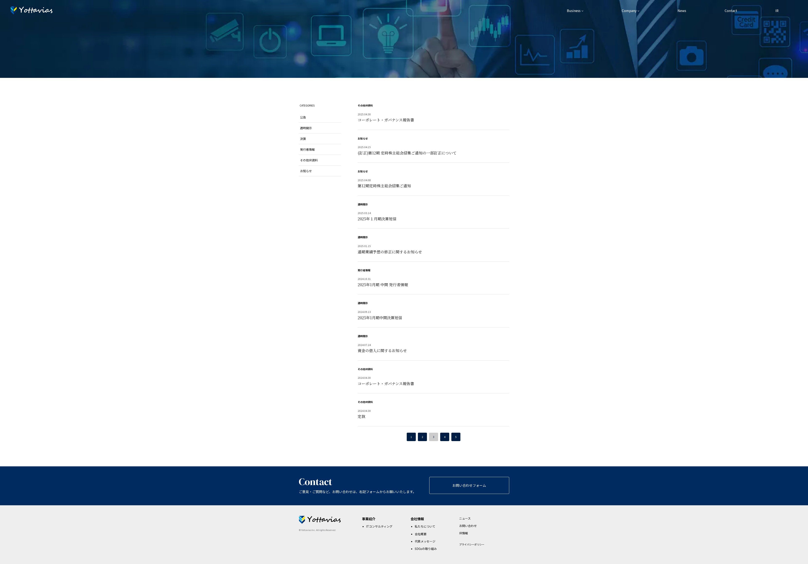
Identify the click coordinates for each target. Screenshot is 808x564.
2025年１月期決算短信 (377, 218)
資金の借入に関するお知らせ (382, 350)
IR (777, 10)
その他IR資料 (365, 105)
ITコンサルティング (379, 526)
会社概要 (421, 534)
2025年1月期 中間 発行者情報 (383, 284)
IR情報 (463, 533)
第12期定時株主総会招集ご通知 (384, 185)
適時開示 (363, 204)
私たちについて (425, 526)
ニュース (465, 518)
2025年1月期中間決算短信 (380, 317)
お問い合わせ (468, 526)
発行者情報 (364, 270)
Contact (731, 10)
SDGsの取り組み (426, 549)
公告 (303, 117)
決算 (303, 139)
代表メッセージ (425, 541)
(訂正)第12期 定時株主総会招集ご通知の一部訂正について (407, 153)
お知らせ (363, 138)
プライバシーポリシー (471, 544)
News (682, 10)
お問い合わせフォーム (469, 485)
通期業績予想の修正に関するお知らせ (390, 251)
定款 (361, 416)
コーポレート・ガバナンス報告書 (386, 119)
